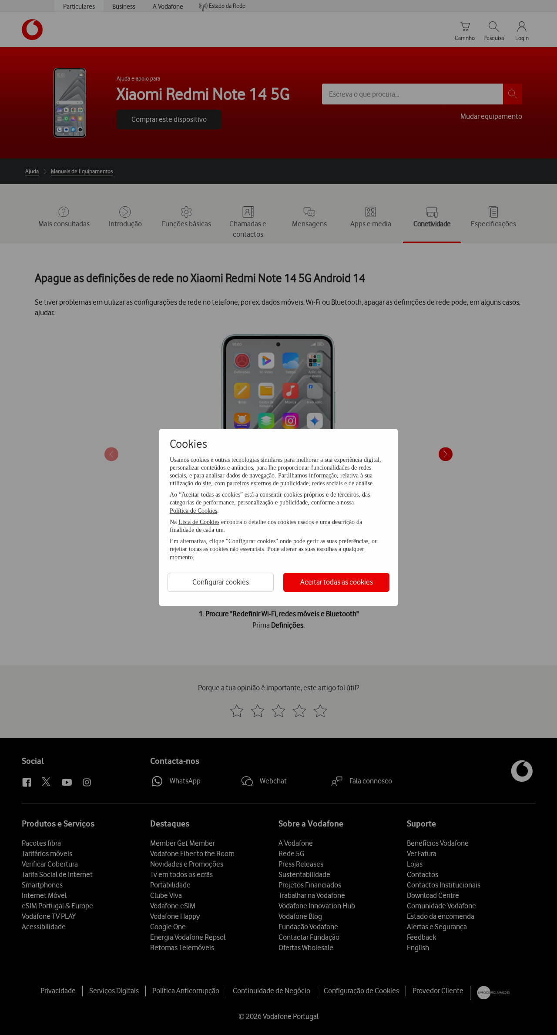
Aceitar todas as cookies (336, 582)
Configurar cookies (220, 582)
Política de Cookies (193, 510)
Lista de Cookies (198, 522)
